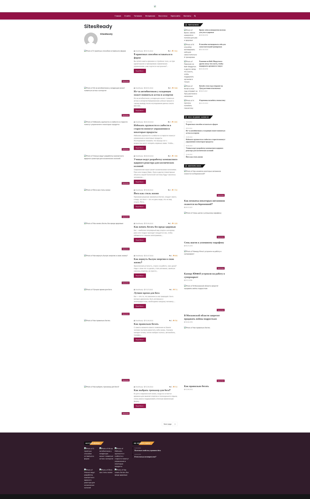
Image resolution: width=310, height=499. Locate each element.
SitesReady (106, 33)
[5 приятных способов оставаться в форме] (91, 453)
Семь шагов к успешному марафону (204, 242)
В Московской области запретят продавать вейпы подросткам (202, 317)
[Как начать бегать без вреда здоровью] (122, 473)
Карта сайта (175, 16)
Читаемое (138, 16)
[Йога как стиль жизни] (106, 473)
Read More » (140, 71)
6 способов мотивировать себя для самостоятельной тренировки (212, 45)
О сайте (127, 16)
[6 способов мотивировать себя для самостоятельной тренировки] (190, 50)
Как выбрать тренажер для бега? (152, 390)
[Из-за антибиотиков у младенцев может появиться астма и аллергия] (106, 453)
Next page (168, 424)
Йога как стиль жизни (146, 193)
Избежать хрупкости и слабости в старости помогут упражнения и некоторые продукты (152, 129)
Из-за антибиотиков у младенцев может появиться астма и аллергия (153, 93)
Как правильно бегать (146, 324)
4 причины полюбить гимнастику (212, 100)
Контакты (187, 16)
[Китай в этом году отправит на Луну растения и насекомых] (190, 91)
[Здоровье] (155, 6)
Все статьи (163, 16)
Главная (118, 16)
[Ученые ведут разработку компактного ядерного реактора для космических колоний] (91, 479)
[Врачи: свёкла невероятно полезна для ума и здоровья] (190, 35)
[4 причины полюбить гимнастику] (190, 104)
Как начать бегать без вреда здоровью (155, 226)
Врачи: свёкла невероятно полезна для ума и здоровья (212, 31)
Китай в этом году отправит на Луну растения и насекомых (211, 87)
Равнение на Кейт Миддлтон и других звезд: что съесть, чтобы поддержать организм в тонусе (211, 63)
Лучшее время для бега (146, 293)
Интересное (150, 16)
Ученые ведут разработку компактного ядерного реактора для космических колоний (155, 163)
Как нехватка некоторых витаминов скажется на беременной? (204, 202)
